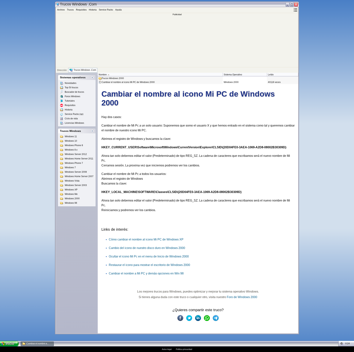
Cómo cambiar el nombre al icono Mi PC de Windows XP (146, 239)
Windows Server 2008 (76, 172)
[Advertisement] (177, 41)
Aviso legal (166, 349)
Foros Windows (72, 96)
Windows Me (71, 194)
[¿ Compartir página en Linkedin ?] (198, 318)
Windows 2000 (72, 198)
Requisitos (81, 9)
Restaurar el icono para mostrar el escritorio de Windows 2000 (149, 264)
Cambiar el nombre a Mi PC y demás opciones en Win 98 (146, 273)
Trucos (70, 9)
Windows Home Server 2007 (79, 176)
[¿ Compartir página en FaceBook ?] (180, 318)
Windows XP (71, 189)
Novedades (70, 83)
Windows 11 (71, 136)
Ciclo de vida (71, 118)
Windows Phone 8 (74, 145)
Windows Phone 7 (74, 163)
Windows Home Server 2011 (79, 158)
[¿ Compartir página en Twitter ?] (189, 318)
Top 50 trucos (71, 87)
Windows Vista (72, 181)
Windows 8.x (71, 149)
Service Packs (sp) (74, 114)
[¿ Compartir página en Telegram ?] (216, 318)
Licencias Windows (74, 123)
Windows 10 (71, 141)
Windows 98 (71, 203)
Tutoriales (70, 101)
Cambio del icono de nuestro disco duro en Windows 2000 (147, 248)
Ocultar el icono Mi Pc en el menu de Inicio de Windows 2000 (149, 256)
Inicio (10, 344)
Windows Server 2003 (76, 185)
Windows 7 (70, 167)
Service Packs (106, 9)
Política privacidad (184, 349)
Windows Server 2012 (76, 154)
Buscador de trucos (74, 92)
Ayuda (118, 9)
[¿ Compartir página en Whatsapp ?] (207, 318)
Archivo (61, 9)
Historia (93, 9)
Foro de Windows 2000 (242, 297)
